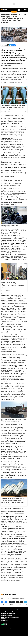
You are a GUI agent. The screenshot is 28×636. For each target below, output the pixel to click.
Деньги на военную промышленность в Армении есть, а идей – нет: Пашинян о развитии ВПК (13, 284)
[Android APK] (4, 624)
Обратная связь (4, 620)
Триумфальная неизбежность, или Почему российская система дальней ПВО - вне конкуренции (13, 500)
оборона (18, 580)
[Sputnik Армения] (4, 10)
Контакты (19, 609)
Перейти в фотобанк (15, 421)
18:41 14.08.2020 (4, 25)
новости (3, 598)
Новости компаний (16, 611)
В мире (2, 580)
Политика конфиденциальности (8, 613)
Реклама (2, 611)
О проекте (3, 609)
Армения (9, 598)
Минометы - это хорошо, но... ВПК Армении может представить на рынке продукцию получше (13, 107)
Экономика (15, 598)
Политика (22, 598)
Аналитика (8, 580)
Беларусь (13, 580)
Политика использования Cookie (8, 615)
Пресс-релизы (8, 611)
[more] (25, 111)
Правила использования (11, 609)
